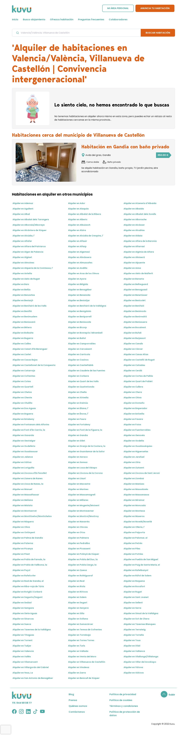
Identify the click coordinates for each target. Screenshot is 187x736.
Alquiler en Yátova (133, 667)
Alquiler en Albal (21, 214)
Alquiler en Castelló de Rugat (139, 359)
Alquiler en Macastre (79, 483)
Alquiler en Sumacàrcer (80, 624)
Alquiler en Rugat (133, 591)
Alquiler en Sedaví (22, 602)
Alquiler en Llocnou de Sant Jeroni (142, 473)
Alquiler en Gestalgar (24, 440)
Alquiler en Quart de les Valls (83, 381)
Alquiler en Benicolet (135, 300)
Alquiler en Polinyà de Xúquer (83, 554)
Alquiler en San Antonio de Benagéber (33, 678)
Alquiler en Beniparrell (79, 316)
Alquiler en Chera (133, 392)
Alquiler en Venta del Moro (82, 656)
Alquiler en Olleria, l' (134, 527)
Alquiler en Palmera (78, 537)
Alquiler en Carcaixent (80, 349)
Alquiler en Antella (22, 273)
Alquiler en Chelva (22, 392)
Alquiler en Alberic (77, 219)
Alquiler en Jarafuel (134, 456)
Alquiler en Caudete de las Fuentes (86, 370)
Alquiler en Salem (77, 597)
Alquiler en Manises (134, 483)
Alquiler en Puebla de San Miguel (141, 559)
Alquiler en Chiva (132, 397)
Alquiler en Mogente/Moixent (83, 505)
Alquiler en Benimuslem (25, 316)
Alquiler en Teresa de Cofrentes (85, 629)
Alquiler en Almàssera (79, 257)
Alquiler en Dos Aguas (24, 408)
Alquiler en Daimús (78, 402)
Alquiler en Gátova (134, 672)
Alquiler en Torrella (134, 634)
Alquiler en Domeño (134, 402)
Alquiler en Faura (77, 419)
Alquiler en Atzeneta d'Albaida (140, 203)
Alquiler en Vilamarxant (25, 661)
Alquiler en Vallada (78, 651)
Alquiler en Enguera (23, 413)
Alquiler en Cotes (22, 381)
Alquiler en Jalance (23, 456)
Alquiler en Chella (77, 392)
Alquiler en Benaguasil (135, 289)
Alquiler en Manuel (22, 489)
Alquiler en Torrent (22, 640)
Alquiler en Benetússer (135, 295)
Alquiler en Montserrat (25, 510)
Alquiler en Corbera (78, 375)
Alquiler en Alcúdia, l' (24, 235)
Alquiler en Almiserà (134, 257)
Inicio (15, 19)
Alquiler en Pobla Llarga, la (82, 564)
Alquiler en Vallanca (134, 651)
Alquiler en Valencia (23, 651)
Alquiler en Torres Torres (81, 640)
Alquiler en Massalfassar (26, 494)
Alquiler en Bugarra (23, 338)
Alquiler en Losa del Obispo (82, 467)
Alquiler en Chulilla (22, 402)
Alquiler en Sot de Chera (136, 618)
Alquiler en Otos (76, 532)
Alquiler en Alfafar (22, 241)
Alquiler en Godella (134, 440)
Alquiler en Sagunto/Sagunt (28, 597)
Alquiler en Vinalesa (78, 667)
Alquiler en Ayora (77, 278)
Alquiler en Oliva (21, 527)
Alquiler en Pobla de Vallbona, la (30, 564)
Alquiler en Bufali (132, 332)
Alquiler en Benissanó (24, 322)
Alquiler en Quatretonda (81, 386)
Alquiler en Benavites (24, 295)
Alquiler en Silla (76, 613)
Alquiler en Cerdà (133, 370)
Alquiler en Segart (77, 602)
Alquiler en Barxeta (134, 278)
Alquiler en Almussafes (80, 262)
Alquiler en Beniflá (22, 311)
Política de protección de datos (124, 713)
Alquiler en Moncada (135, 505)
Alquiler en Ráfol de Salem (137, 575)
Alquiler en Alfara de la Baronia (140, 241)
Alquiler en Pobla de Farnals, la (29, 559)
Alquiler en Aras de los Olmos (83, 273)
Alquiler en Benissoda (79, 322)
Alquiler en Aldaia (133, 235)
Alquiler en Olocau (78, 527)
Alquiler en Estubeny (23, 419)
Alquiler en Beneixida (79, 295)
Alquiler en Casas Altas (136, 354)
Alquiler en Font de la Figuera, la (85, 429)
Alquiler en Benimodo (135, 311)
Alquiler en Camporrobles (82, 343)
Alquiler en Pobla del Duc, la (83, 559)
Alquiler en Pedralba (79, 543)
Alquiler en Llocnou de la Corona (85, 473)
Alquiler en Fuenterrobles (137, 429)
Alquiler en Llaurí (77, 478)
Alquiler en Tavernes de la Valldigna (32, 629)
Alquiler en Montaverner (81, 510)
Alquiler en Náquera (23, 521)
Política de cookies (120, 700)
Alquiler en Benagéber (80, 289)
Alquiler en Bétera (22, 327)
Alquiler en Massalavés (136, 489)
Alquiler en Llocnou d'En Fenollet (30, 473)
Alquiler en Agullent (23, 208)
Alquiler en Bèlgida (78, 284)
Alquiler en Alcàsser (134, 224)
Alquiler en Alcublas (134, 230)
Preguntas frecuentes (91, 19)
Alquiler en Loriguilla (23, 467)
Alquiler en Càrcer (133, 349)
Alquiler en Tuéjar (22, 645)
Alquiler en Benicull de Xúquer (83, 678)
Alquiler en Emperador (135, 408)
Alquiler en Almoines (23, 262)
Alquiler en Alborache (135, 219)
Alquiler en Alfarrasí (134, 246)
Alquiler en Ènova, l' (78, 413)
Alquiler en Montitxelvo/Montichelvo (32, 516)
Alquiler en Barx (21, 284)
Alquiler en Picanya (23, 548)
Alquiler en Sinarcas (23, 618)
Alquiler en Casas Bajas (25, 359)
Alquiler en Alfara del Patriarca (29, 246)
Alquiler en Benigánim (79, 311)
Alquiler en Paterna (23, 543)
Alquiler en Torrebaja (79, 634)
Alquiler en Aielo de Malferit (138, 273)
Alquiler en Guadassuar (25, 451)
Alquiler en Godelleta (24, 446)
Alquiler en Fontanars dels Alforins (31, 424)
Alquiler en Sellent (133, 602)
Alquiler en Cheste (22, 397)
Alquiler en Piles (132, 548)
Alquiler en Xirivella (78, 397)
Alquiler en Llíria (132, 462)
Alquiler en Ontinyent (24, 532)
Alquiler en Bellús (22, 289)
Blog (71, 694)
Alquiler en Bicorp (77, 327)
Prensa (73, 700)
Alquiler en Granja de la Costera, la (86, 446)
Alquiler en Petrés (133, 543)
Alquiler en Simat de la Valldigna (141, 613)
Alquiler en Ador (76, 203)
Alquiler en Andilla (77, 268)
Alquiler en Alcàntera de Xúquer (29, 230)
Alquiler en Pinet (21, 554)
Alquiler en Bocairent (135, 327)
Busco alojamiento (34, 19)
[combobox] (76, 32)
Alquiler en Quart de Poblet (138, 381)
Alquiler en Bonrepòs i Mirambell (85, 332)
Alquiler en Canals (133, 343)
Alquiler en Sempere (23, 608)
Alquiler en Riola (76, 586)
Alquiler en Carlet (22, 354)
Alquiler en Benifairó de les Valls (29, 305)
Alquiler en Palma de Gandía (28, 537)
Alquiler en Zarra (77, 672)
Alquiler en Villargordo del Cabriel (31, 667)
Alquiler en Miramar (134, 500)
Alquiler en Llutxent (134, 467)
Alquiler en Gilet (76, 440)
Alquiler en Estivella (134, 413)
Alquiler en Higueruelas (136, 451)
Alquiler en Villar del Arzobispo (140, 661)
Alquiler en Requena (134, 581)
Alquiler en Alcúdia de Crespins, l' (85, 235)
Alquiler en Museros (134, 516)
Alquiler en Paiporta (134, 532)
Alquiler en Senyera (78, 608)
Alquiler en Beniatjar (79, 300)
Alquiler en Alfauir (77, 241)
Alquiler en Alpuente (134, 262)
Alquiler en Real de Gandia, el (28, 581)
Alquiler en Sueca (22, 624)
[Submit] (17, 33)
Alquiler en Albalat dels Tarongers (31, 219)
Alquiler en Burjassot (135, 338)
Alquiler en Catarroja (24, 370)
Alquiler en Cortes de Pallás (138, 375)
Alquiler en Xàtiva (22, 462)
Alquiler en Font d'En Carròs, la (29, 429)
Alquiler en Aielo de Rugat (26, 278)
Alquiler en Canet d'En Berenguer (30, 349)
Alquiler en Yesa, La (23, 672)
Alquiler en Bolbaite (23, 332)
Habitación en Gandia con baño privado (125, 146)
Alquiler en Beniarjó (23, 300)
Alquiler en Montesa (134, 510)
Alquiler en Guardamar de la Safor (86, 451)
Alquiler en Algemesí (79, 251)
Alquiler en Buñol (77, 338)
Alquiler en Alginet (22, 257)
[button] (168, 694)
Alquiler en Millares (78, 500)
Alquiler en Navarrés (79, 521)
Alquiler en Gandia (78, 435)
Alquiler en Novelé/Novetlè (138, 521)
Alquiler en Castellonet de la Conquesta (34, 365)
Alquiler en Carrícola (79, 354)
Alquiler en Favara (133, 419)
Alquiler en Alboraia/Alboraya (29, 224)
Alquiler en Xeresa (77, 462)
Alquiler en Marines (78, 489)
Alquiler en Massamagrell (81, 494)
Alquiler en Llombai (134, 478)
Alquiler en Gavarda (23, 435)
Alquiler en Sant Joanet (136, 597)
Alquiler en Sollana (78, 618)
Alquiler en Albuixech (79, 224)
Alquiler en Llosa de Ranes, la (28, 483)
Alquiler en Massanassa (136, 494)
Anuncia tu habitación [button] (154, 8)
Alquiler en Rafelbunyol (136, 570)
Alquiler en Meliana (23, 500)
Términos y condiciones (123, 706)
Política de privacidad (122, 694)
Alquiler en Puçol (21, 570)
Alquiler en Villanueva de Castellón (86, 661)
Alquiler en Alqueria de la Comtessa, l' (33, 268)
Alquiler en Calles (22, 343)
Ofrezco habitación (61, 19)
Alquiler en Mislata (22, 505)
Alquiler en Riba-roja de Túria (28, 586)
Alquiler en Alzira (77, 230)
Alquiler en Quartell (23, 386)
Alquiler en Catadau (134, 365)
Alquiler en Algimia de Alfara (139, 251)
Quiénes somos (78, 706)
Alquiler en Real (76, 581)
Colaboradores (118, 19)
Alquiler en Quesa (77, 570)
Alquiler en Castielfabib (80, 365)
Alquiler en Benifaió (134, 305)
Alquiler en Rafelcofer (24, 575)
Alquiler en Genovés (134, 435)
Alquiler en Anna (132, 268)
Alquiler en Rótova (78, 591)
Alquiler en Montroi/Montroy (83, 516)
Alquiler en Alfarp (77, 246)
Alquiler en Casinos (78, 359)
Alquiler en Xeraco (78, 456)
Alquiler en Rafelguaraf (80, 575)
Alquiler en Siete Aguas (25, 613)
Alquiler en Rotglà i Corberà (27, 591)
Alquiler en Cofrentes (24, 375)
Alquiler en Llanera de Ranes (28, 478)
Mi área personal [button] (118, 8)
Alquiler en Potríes (133, 554)
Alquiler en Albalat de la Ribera (84, 214)
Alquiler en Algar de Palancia (28, 251)
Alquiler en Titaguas (23, 634)
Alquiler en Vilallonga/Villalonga (141, 656)
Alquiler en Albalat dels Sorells (140, 214)
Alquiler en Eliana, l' (78, 408)
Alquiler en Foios (132, 424)
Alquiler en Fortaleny (79, 424)
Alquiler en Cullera (133, 386)
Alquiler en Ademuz (23, 203)
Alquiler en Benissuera (135, 322)
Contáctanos (77, 712)
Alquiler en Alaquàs (78, 208)
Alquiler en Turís (76, 645)
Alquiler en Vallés (22, 656)
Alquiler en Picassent (79, 548)
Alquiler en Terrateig (135, 629)
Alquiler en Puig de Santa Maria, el (142, 564)
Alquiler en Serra (132, 608)
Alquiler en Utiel (132, 645)
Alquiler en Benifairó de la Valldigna (87, 305)
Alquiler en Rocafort (134, 586)
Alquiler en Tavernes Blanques (140, 624)
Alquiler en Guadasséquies (138, 446)
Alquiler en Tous (132, 640)
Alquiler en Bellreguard (136, 284)
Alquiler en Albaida (134, 208)
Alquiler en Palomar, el (135, 537)
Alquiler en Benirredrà (135, 316)
